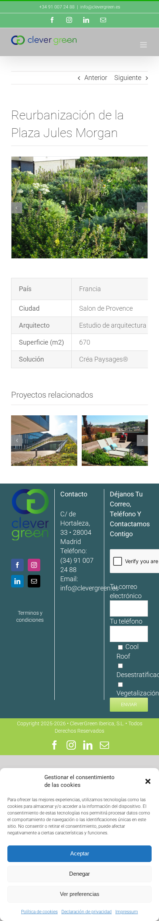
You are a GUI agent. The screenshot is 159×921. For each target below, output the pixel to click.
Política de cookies (39, 911)
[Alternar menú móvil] (144, 45)
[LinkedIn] (17, 581)
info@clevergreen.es (89, 588)
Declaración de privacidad (86, 911)
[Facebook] (17, 565)
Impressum (126, 911)
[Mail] (34, 581)
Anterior (95, 77)
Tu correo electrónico (126, 591)
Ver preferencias (79, 894)
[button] (148, 781)
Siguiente (127, 77)
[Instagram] (34, 565)
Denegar (79, 874)
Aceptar (79, 853)
